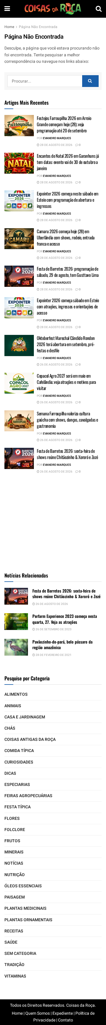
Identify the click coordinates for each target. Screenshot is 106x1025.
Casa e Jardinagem (24, 717)
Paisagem (14, 897)
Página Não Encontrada (38, 26)
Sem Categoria (20, 953)
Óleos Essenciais (23, 886)
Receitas (13, 931)
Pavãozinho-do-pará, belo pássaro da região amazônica (62, 645)
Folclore (14, 830)
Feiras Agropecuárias (28, 796)
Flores (12, 818)
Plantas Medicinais (25, 908)
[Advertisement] (53, 522)
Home (9, 26)
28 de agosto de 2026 (55, 145)
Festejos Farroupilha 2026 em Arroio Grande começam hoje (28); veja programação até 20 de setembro (64, 124)
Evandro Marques (57, 138)
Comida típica (19, 751)
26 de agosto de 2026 (55, 365)
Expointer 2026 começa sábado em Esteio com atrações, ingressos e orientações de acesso (68, 306)
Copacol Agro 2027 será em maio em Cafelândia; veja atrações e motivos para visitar (66, 381)
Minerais (14, 852)
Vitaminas (15, 976)
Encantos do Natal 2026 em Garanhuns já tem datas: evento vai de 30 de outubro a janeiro (68, 161)
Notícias (13, 863)
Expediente (62, 1013)
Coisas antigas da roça (30, 739)
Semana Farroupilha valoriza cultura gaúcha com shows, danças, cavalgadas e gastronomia (67, 419)
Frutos (12, 841)
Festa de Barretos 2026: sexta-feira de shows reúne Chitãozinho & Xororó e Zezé (67, 453)
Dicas (10, 773)
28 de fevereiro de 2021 (53, 655)
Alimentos (16, 694)
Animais (12, 706)
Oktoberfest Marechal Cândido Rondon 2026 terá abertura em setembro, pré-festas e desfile (66, 344)
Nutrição (14, 875)
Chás (9, 728)
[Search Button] (90, 81)
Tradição (14, 965)
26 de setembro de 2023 (53, 629)
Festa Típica (17, 807)
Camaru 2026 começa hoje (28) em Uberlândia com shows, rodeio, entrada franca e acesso (66, 237)
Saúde (10, 942)
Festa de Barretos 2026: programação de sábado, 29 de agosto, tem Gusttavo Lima (67, 271)
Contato (65, 1020)
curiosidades (18, 762)
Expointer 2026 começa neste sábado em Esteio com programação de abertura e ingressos (67, 199)
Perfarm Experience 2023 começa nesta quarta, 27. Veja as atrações (64, 619)
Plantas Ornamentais (28, 920)
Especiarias (17, 784)
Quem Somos (37, 1013)
